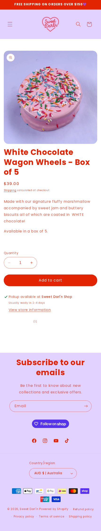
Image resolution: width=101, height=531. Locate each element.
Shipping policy (80, 516)
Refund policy (83, 509)
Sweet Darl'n (29, 509)
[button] (9, 24)
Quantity (11, 253)
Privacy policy (24, 516)
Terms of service (51, 516)
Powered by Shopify (53, 509)
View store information (30, 309)
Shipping (10, 190)
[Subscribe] (86, 406)
